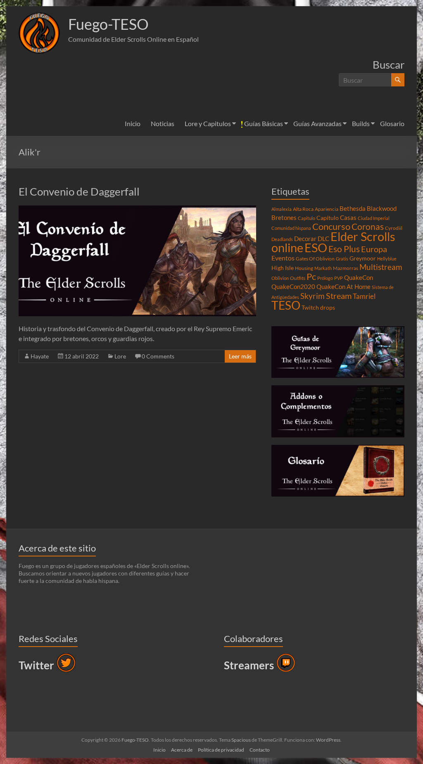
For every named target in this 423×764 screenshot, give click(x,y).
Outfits (297, 278)
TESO (285, 305)
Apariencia (326, 209)
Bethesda (353, 208)
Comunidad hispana (291, 228)
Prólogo (325, 278)
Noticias (162, 123)
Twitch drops (318, 307)
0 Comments (158, 356)
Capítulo (327, 218)
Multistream (380, 267)
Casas (348, 217)
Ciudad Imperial (374, 218)
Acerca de (181, 750)
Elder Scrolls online (333, 242)
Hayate (40, 356)
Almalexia (281, 209)
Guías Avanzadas (317, 123)
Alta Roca (303, 209)
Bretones (284, 217)
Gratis (342, 258)
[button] (39, 33)
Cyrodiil (393, 228)
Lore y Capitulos (208, 123)
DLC (323, 238)
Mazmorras (345, 268)
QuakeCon (358, 277)
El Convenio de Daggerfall (79, 191)
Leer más (240, 356)
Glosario (392, 123)
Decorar (305, 238)
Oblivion (280, 278)
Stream (339, 296)
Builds (361, 123)
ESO (315, 248)
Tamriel (364, 296)
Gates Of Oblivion (315, 258)
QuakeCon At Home (343, 286)
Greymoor (362, 258)
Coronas (368, 226)
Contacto (260, 750)
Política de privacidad (221, 750)
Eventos (283, 258)
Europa (374, 249)
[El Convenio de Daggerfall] (137, 209)
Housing (304, 268)
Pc (311, 276)
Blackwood (382, 208)
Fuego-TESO (108, 24)
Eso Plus (344, 249)
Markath (323, 268)
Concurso (331, 226)
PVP (338, 278)
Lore (120, 356)
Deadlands (282, 239)
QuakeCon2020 (293, 286)
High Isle (282, 268)
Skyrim (312, 296)
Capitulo (306, 218)
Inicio (132, 123)
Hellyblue (387, 258)
